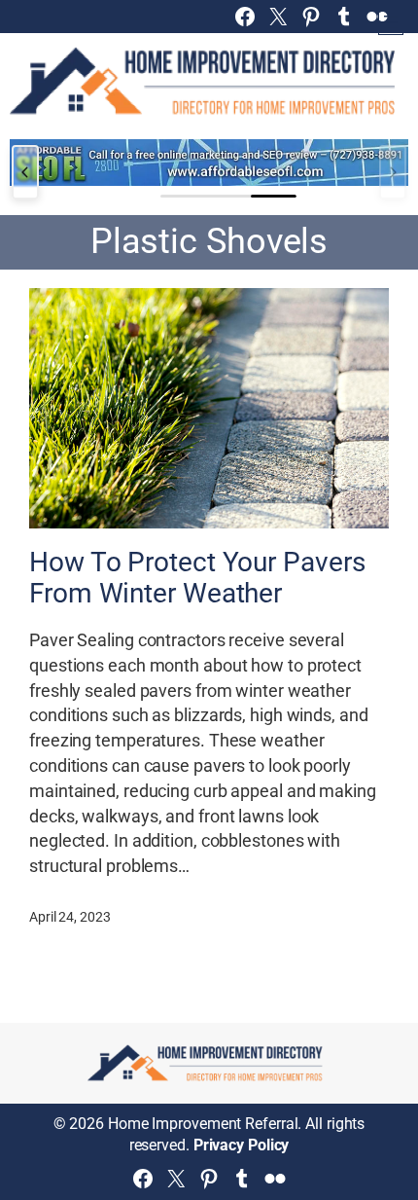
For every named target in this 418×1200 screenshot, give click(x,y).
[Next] (392, 172)
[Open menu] (390, 22)
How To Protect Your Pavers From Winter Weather (197, 578)
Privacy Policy (241, 1145)
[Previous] (25, 172)
